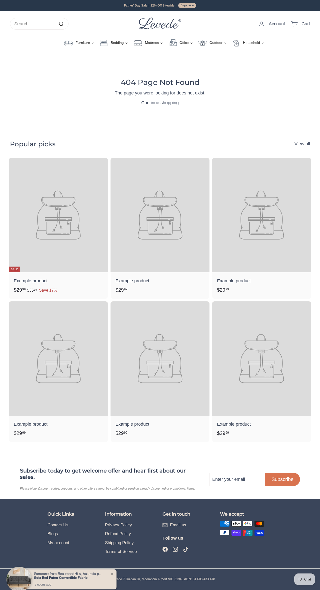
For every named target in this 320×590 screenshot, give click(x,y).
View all (302, 143)
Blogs (53, 533)
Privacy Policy (118, 525)
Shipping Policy (119, 542)
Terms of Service (121, 551)
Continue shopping (160, 102)
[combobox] (39, 24)
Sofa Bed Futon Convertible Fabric (61, 571)
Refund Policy (118, 533)
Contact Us (58, 525)
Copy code (187, 5)
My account (58, 542)
